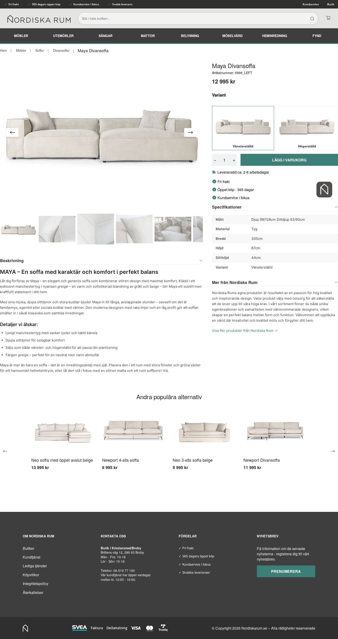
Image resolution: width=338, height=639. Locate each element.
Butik (330, 4)
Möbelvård (232, 35)
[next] (331, 451)
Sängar (105, 35)
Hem (3, 50)
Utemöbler (63, 35)
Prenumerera (286, 571)
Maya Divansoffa (93, 50)
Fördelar (188, 536)
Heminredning (274, 35)
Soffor (39, 50)
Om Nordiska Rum (38, 536)
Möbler (21, 35)
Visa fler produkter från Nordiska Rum (242, 330)
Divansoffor (60, 50)
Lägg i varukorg (289, 160)
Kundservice (311, 4)
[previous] (7, 451)
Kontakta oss (113, 536)
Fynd (316, 35)
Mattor (148, 35)
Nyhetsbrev (267, 536)
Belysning (190, 35)
